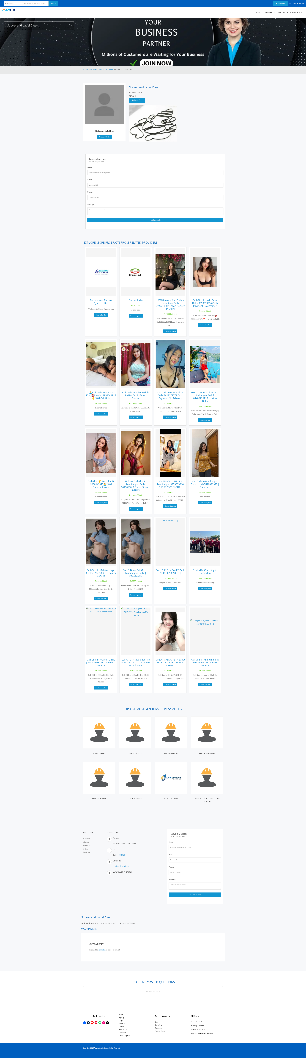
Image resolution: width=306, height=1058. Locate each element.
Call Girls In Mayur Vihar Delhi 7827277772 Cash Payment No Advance (170, 395)
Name (89, 167)
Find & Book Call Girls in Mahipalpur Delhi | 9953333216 (136, 572)
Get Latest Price (136, 100)
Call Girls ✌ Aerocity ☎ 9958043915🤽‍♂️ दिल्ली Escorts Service (101, 484)
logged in (102, 950)
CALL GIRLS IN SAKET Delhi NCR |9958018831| (170, 571)
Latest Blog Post (124, 1036)
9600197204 (121, 855)
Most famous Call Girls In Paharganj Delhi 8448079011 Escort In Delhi (205, 397)
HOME (257, 12)
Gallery (86, 849)
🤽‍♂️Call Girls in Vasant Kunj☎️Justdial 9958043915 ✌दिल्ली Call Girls (101, 395)
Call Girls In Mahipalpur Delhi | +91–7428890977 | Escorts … (205, 484)
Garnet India (136, 300)
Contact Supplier (101, 315)
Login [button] (294, 3)
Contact (121, 1027)
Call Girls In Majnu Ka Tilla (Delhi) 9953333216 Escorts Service (101, 662)
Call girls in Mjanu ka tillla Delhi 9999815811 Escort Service (205, 662)
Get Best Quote (104, 137)
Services (282, 12)
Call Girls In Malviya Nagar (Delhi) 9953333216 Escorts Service (101, 572)
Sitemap (86, 842)
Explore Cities (159, 1031)
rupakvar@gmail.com (121, 866)
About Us (86, 838)
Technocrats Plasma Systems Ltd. (101, 302)
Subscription (296, 12)
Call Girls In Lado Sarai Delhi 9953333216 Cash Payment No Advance (205, 303)
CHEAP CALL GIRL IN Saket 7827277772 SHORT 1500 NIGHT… (170, 662)
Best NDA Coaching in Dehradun (205, 571)
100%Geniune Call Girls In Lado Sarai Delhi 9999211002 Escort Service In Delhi (170, 304)
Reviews (86, 852)
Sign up (121, 1018)
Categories (269, 12)
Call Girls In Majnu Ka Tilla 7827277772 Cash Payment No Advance (135, 662)
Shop (156, 1022)
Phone (90, 192)
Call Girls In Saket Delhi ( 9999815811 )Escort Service (135, 395)
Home (85, 70)
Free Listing (281, 3)
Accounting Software (198, 1022)
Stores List (158, 1025)
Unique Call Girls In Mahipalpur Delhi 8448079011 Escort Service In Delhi (135, 486)
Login (121, 1020)
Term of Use (123, 1030)
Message (90, 204)
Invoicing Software (197, 1026)
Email (89, 180)
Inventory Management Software (202, 1033)
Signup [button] (301, 3)
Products (86, 845)
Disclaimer (122, 1033)
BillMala (195, 1016)
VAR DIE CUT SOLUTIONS (101, 70)
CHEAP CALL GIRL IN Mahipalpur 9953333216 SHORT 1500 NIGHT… (170, 484)
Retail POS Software (198, 1029)
